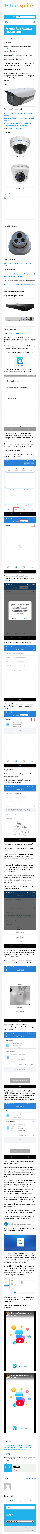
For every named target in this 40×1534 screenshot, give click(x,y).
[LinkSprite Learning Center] (19, 8)
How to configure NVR (17, 333)
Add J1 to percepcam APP (17, 128)
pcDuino (19, 1528)
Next (33, 22)
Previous (8, 22)
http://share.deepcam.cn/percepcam (16, 49)
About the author (30, 1478)
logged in (15, 1501)
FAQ (5, 1454)
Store (30, 1528)
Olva (11, 38)
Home (13, 1528)
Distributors (29, 1530)
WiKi (25, 1528)
